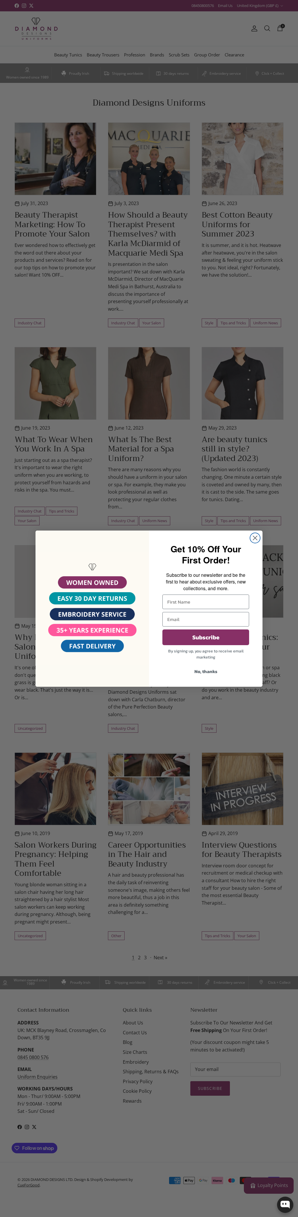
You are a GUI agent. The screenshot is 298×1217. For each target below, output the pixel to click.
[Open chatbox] (285, 1205)
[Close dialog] (255, 538)
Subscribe (205, 637)
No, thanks (205, 671)
